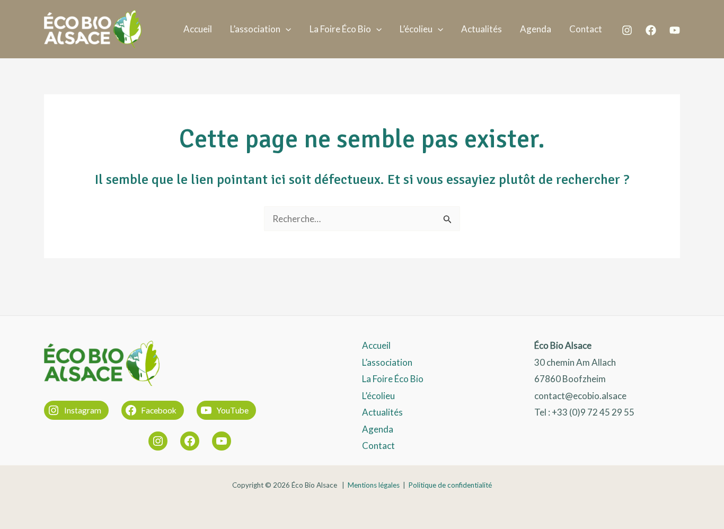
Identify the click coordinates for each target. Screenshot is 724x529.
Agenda (535, 28)
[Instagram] (627, 30)
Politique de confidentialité (450, 485)
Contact (585, 28)
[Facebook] (651, 30)
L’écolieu (416, 28)
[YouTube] (674, 30)
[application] (285, 29)
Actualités (481, 28)
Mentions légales (374, 485)
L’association (255, 28)
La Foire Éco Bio (340, 28)
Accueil (197, 28)
